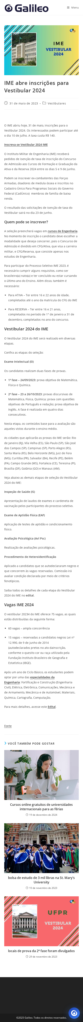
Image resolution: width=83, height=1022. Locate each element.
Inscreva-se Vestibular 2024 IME (26, 144)
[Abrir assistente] (74, 1013)
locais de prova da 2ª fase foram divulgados (41, 951)
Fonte (8, 726)
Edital (52, 707)
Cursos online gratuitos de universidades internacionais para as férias (41, 806)
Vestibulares (57, 103)
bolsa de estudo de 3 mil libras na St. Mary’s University (41, 880)
